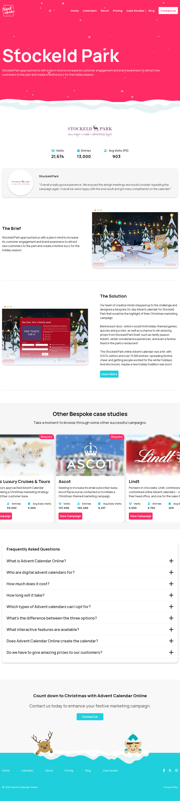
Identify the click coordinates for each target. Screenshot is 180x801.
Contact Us (90, 717)
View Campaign (70, 516)
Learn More (109, 374)
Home (75, 10)
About (105, 10)
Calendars (90, 10)
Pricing (117, 10)
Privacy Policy (171, 787)
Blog (152, 10)
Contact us (168, 10)
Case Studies (135, 10)
